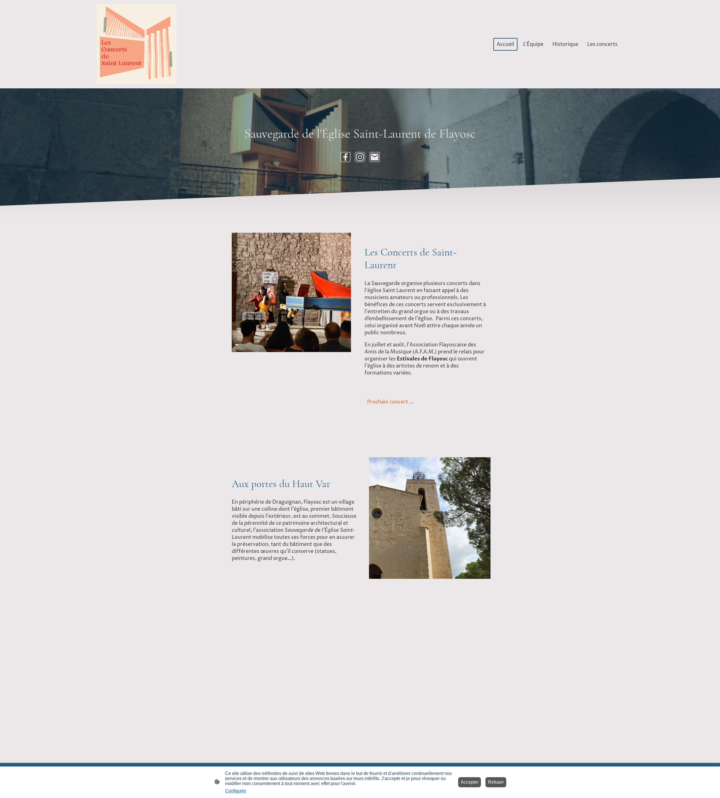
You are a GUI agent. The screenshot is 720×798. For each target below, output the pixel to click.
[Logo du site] (137, 44)
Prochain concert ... (390, 401)
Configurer (235, 790)
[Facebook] (345, 157)
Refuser (496, 782)
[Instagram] (360, 157)
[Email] (375, 157)
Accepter (469, 782)
